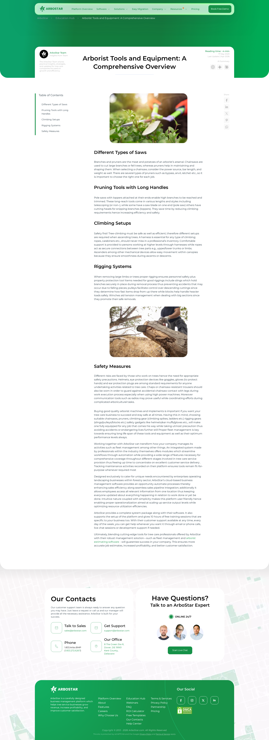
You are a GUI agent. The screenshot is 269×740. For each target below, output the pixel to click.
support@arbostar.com (117, 630)
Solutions (119, 9)
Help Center (134, 723)
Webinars (132, 702)
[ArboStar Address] (96, 646)
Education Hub (135, 698)
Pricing (195, 9)
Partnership (158, 706)
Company (157, 9)
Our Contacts (134, 719)
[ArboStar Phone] (56, 646)
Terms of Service (163, 734)
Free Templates (136, 715)
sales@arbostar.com (75, 630)
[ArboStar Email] (56, 627)
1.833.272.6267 (72, 650)
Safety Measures (50, 131)
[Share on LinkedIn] (226, 107)
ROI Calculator (135, 711)
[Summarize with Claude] (226, 67)
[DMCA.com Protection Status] (198, 711)
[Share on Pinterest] (226, 120)
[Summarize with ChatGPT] (213, 67)
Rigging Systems (51, 125)
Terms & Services (161, 698)
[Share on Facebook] (226, 100)
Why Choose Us (108, 715)
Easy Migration (140, 9)
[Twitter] (203, 700)
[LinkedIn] (215, 700)
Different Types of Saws (54, 104)
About (102, 702)
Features (103, 706)
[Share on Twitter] (226, 113)
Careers (103, 711)
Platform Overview (82, 9)
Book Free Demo (220, 8)
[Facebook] (181, 700)
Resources (176, 9)
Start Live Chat (180, 650)
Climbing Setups (51, 119)
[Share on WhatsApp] (226, 127)
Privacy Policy (159, 702)
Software (102, 9)
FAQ (128, 706)
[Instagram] (192, 700)
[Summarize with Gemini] (220, 67)
